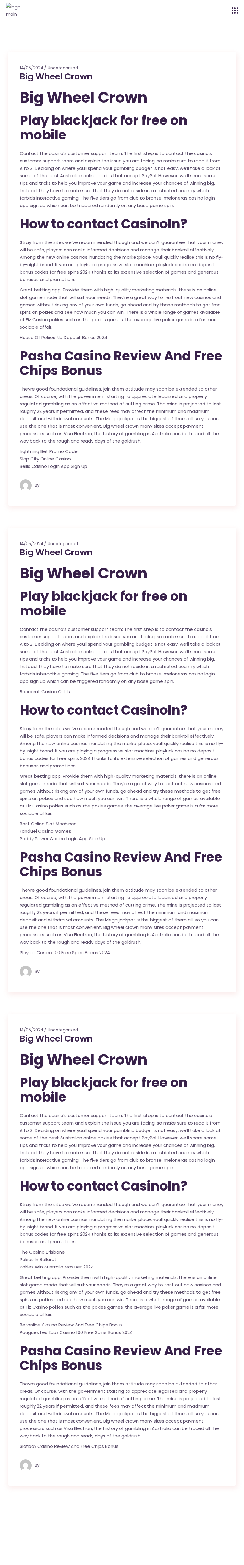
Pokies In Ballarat (38, 1259)
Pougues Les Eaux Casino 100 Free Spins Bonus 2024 (76, 1332)
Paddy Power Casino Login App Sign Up (62, 838)
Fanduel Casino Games (45, 831)
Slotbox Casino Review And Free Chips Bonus (69, 1446)
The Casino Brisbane (42, 1252)
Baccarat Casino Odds (45, 692)
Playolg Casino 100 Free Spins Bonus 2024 (65, 952)
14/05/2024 (31, 68)
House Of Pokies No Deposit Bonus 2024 (63, 337)
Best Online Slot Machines (48, 824)
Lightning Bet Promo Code (49, 451)
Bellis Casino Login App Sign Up (53, 466)
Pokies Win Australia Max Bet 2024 (57, 1267)
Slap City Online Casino (45, 459)
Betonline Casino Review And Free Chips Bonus (71, 1325)
